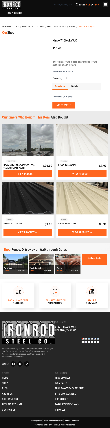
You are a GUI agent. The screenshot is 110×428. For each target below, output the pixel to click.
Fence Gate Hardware (56, 27)
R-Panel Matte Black (12, 223)
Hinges (72, 27)
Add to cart (62, 105)
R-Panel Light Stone (67, 223)
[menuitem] (92, 4)
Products (17, 27)
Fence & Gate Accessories (33, 27)
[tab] (60, 86)
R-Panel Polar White (67, 165)
